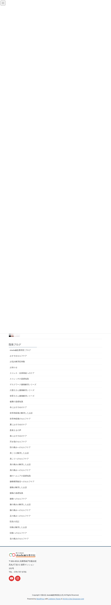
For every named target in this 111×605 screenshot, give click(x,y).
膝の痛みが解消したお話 (20, 504)
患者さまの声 (15, 430)
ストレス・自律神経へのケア (22, 373)
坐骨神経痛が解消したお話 (21, 413)
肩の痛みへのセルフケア (20, 470)
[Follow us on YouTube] (11, 578)
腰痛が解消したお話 (18, 487)
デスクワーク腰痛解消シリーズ (23, 384)
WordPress (40, 599)
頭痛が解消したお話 (18, 527)
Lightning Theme (54, 599)
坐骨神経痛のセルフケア (20, 419)
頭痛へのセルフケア (18, 533)
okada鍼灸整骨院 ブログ (20, 350)
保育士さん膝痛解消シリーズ (22, 396)
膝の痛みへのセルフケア (20, 510)
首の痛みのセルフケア (19, 539)
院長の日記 (14, 521)
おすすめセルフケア (18, 356)
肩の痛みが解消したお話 (20, 464)
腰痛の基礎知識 (16, 493)
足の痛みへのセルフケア (20, 516)
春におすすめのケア (18, 436)
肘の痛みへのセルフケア (20, 447)
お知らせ (13, 367)
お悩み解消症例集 (17, 361)
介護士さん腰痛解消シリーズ (22, 390)
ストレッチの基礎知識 (19, 379)
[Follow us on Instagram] (17, 578)
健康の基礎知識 (16, 401)
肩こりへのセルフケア (19, 459)
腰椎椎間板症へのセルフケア (22, 481)
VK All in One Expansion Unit (73, 599)
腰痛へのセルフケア (18, 499)
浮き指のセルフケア (18, 442)
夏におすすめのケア (18, 424)
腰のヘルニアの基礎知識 (20, 476)
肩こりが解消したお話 (19, 453)
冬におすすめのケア (18, 407)
